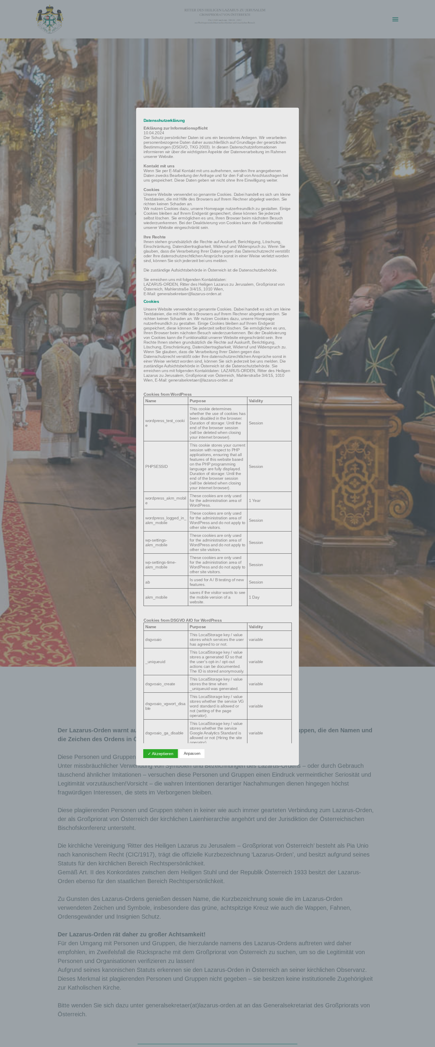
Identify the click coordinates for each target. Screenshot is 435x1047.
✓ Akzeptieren (160, 753)
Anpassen (192, 753)
